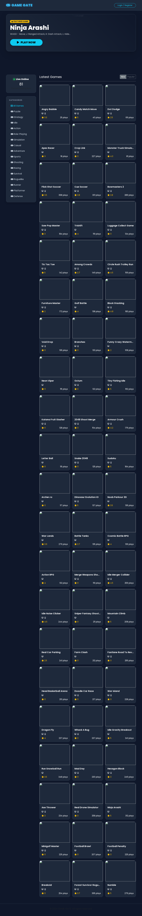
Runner (17, 184)
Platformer (19, 190)
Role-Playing (20, 134)
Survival (17, 173)
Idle (15, 122)
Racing (17, 168)
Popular (131, 76)
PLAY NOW (28, 42)
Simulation (19, 139)
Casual (17, 145)
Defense (18, 196)
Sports (17, 156)
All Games (18, 105)
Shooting (18, 162)
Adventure (19, 150)
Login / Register (125, 5)
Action (17, 128)
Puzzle (16, 111)
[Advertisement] (71, 62)
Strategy (18, 117)
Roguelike (18, 179)
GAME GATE (22, 5)
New (123, 76)
